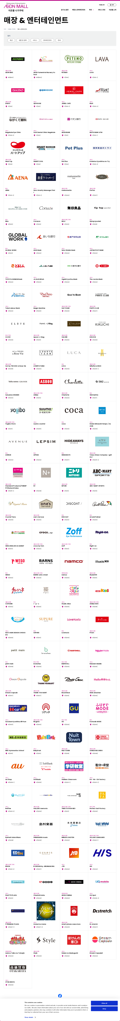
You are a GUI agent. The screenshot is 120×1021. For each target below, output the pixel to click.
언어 (113, 5)
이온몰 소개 (112, 10)
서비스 (35, 40)
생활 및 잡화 (23, 40)
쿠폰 (90, 10)
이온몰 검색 (101, 5)
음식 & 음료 (65, 10)
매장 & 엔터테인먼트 (78, 10)
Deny (104, 1009)
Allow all (104, 1003)
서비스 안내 (101, 10)
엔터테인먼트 (47, 40)
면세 (59, 40)
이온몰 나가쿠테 (11, 29)
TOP (5, 29)
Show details (29, 1017)
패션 (11, 40)
